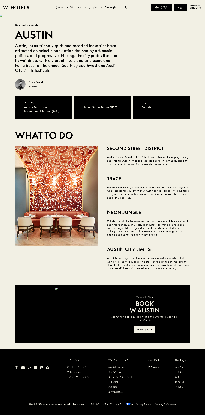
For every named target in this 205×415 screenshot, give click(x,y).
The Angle (110, 7)
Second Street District (128, 157)
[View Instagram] (16, 368)
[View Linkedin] (41, 368)
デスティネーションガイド (80, 376)
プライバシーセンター (113, 404)
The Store (113, 381)
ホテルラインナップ (77, 367)
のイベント (154, 360)
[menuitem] (180, 7)
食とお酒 (179, 381)
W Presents (153, 367)
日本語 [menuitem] (179, 7)
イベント (97, 7)
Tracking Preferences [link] (165, 404)
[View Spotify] (47, 368)
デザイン (179, 372)
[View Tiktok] (29, 368)
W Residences (74, 372)
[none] (180, 7)
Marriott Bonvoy (116, 367)
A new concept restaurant (121, 190)
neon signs (140, 221)
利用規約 (95, 404)
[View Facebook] (35, 368)
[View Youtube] (23, 368)
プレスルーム (114, 372)
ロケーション (60, 7)
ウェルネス (180, 386)
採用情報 (112, 386)
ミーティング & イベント (120, 376)
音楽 (177, 376)
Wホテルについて (80, 7)
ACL (109, 258)
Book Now (143, 329)
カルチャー (180, 367)
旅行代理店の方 (116, 391)
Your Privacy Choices (141, 404)
